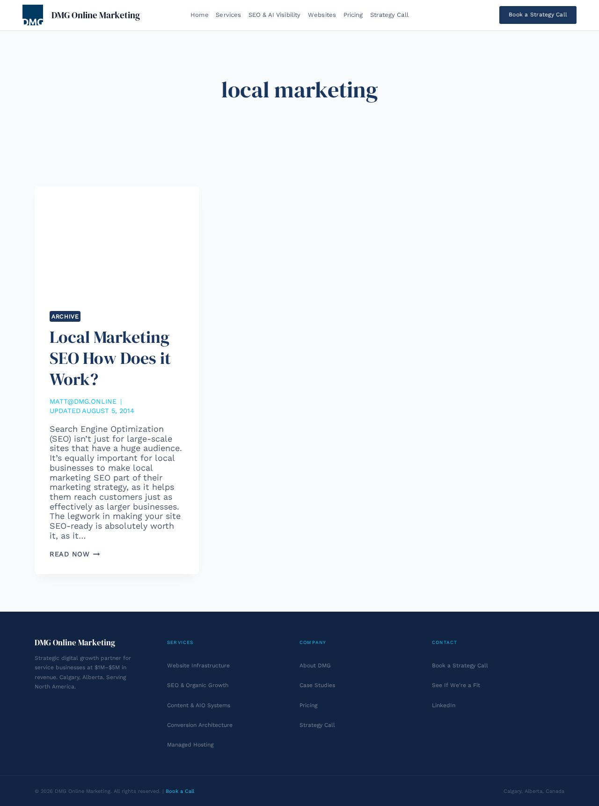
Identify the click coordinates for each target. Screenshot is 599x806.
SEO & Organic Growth (197, 685)
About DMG (315, 665)
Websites (322, 14)
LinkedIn (443, 705)
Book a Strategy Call (538, 14)
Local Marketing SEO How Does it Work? (110, 358)
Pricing (353, 14)
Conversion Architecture (200, 725)
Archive (65, 316)
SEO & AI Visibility (274, 14)
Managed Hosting (190, 744)
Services (228, 14)
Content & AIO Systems (198, 705)
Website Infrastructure (198, 665)
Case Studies (317, 685)
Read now (75, 554)
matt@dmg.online (83, 401)
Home (199, 14)
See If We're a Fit (456, 685)
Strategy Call (389, 14)
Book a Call (180, 791)
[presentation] (117, 241)
